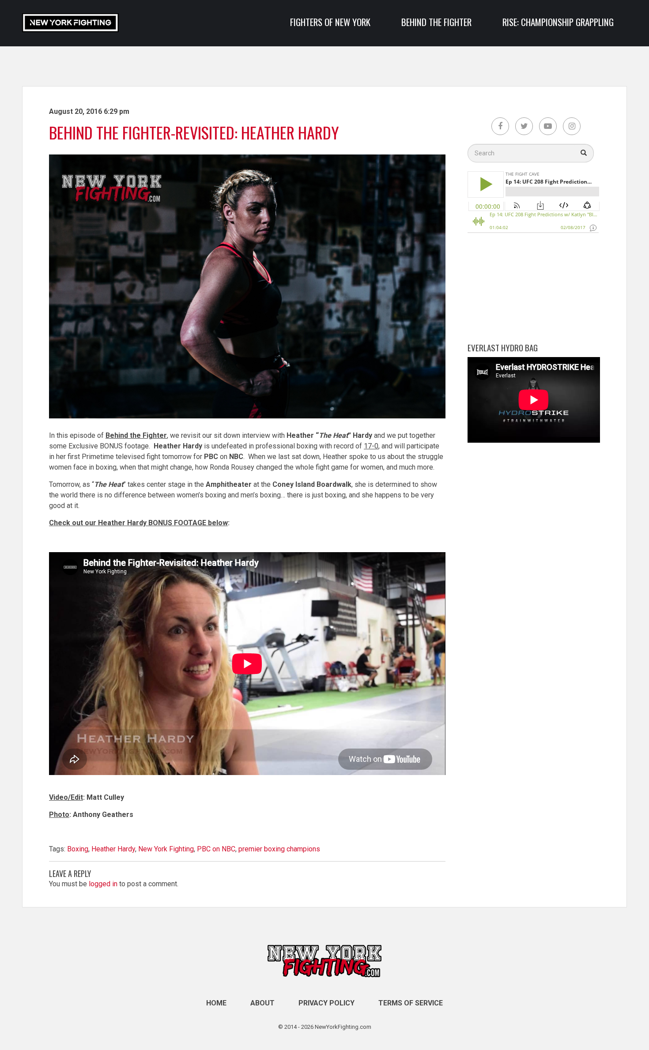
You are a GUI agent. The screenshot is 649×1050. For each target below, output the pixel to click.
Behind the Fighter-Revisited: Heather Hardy (194, 132)
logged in (103, 884)
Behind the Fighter (436, 22)
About (262, 1003)
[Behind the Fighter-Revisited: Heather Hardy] (247, 425)
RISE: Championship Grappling (558, 22)
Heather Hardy (113, 849)
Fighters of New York (330, 22)
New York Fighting (166, 849)
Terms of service (410, 1003)
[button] (584, 153)
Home (216, 1003)
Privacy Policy (326, 1003)
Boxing (77, 849)
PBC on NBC (216, 849)
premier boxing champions (279, 849)
